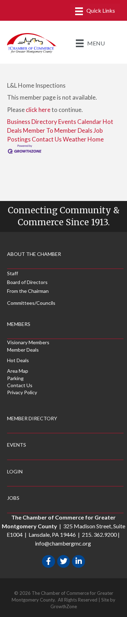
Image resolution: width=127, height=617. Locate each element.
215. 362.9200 (99, 534)
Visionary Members (28, 342)
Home (95, 139)
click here (38, 109)
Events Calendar (80, 121)
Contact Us (47, 139)
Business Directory (32, 121)
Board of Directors (27, 282)
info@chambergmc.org (63, 543)
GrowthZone (63, 606)
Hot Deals (18, 360)
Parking (15, 378)
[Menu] (95, 11)
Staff (12, 273)
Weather (74, 139)
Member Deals (23, 350)
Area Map (17, 371)
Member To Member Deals (57, 130)
